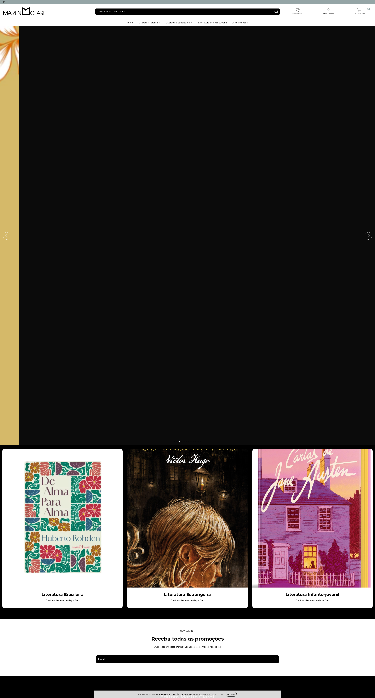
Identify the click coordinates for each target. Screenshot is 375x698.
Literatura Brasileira (150, 22)
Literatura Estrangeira (178, 22)
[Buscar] (276, 11)
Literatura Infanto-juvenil (212, 22)
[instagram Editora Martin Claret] (4, 2)
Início (130, 22)
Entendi (231, 694)
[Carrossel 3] (187, 235)
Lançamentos (240, 22)
